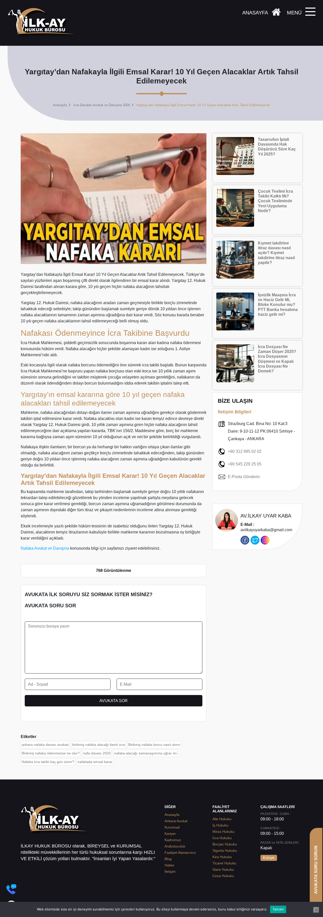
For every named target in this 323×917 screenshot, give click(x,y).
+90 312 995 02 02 (244, 451)
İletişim (170, 871)
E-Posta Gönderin (244, 477)
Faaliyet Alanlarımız (180, 853)
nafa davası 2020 (97, 753)
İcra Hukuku (222, 838)
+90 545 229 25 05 (244, 464)
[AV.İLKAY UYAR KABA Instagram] (265, 540)
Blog (168, 859)
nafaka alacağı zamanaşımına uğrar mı (145, 753)
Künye (269, 858)
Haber (169, 865)
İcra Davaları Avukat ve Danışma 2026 (101, 105)
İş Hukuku (220, 825)
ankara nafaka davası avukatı (45, 745)
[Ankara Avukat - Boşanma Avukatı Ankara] (43, 23)
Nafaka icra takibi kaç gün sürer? (48, 762)
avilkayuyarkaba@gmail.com (266, 527)
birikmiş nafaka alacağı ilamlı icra (98, 745)
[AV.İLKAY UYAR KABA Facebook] (244, 540)
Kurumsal (172, 827)
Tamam (278, 909)
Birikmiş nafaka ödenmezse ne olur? (51, 753)
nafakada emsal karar (94, 762)
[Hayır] (316, 910)
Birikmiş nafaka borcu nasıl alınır (154, 745)
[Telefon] (11, 889)
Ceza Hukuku (223, 876)
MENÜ (294, 12)
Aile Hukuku (221, 819)
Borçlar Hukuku (224, 844)
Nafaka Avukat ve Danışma (45, 548)
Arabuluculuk (175, 846)
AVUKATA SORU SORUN (316, 869)
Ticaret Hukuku (224, 863)
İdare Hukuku (223, 869)
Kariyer (170, 834)
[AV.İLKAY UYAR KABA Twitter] (255, 540)
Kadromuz (173, 840)
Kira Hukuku (222, 857)
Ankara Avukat (176, 821)
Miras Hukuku (223, 832)
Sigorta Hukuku (224, 850)
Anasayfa (60, 105)
